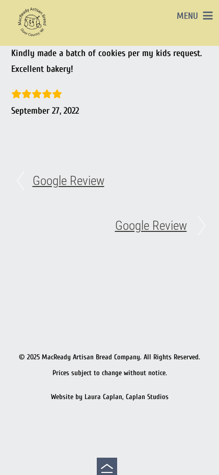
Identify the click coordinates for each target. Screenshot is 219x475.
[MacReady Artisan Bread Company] (34, 38)
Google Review (68, 180)
